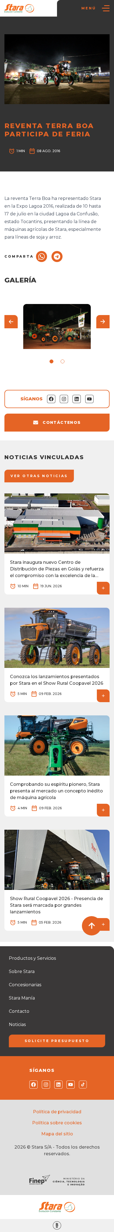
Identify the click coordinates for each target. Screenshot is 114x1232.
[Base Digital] (57, 1225)
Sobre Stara (22, 971)
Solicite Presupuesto (57, 1041)
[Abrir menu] (106, 8)
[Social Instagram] (45, 1084)
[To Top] (91, 925)
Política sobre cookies (57, 1122)
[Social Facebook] (32, 1084)
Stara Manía (22, 998)
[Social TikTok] (82, 1084)
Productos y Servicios (32, 958)
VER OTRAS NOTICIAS (39, 476)
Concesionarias (25, 984)
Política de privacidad (57, 1111)
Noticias (31, 28)
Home (13, 28)
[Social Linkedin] (57, 1084)
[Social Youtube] (69, 1084)
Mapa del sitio (57, 1133)
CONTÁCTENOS (62, 422)
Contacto (19, 1011)
